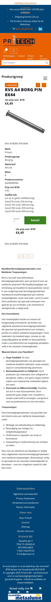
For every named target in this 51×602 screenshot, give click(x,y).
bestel (35, 220)
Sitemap (25, 526)
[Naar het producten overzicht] (20, 256)
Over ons (26, 512)
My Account (43, 57)
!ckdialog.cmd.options (25, 2)
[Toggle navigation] (13, 51)
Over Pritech (25, 517)
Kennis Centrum (25, 531)
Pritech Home (30, 57)
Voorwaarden (25, 488)
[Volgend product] (31, 256)
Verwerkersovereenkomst (25, 502)
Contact (21, 56)
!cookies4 (25, 12)
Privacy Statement (25, 498)
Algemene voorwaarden (25, 493)
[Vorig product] (25, 256)
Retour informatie (25, 507)
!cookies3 (25, 7)
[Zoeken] (46, 62)
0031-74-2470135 (24, 28)
